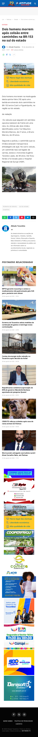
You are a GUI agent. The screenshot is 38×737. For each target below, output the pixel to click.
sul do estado (23, 206)
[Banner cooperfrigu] (19, 554)
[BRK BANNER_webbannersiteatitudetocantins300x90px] (19, 477)
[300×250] (19, 674)
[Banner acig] (19, 597)
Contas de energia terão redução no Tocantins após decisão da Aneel (16, 357)
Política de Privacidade (24, 721)
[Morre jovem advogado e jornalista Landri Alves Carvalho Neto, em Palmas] (19, 440)
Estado (5, 24)
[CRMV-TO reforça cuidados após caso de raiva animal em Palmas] (19, 409)
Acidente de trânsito (10, 206)
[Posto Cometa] (19, 568)
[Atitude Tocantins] (20, 3)
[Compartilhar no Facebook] (6, 54)
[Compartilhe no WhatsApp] (3, 54)
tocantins (6, 209)
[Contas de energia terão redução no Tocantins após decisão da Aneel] (19, 343)
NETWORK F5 (26, 731)
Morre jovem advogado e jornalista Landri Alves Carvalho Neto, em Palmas (18, 454)
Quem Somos (8, 721)
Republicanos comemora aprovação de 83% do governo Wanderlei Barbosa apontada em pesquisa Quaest (17, 390)
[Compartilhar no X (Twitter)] (10, 54)
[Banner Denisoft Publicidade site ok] (19, 700)
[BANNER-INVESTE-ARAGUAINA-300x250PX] (19, 87)
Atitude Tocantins (14, 47)
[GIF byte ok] (19, 503)
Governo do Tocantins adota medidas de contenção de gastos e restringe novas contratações (18, 324)
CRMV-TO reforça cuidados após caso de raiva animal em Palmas (17, 422)
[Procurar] (35, 3)
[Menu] (3, 3)
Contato (19, 724)
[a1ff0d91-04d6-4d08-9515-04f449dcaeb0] (19, 623)
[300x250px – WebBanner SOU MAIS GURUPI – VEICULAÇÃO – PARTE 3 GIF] (19, 649)
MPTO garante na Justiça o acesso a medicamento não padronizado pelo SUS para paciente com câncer (18, 291)
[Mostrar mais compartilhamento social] (14, 54)
